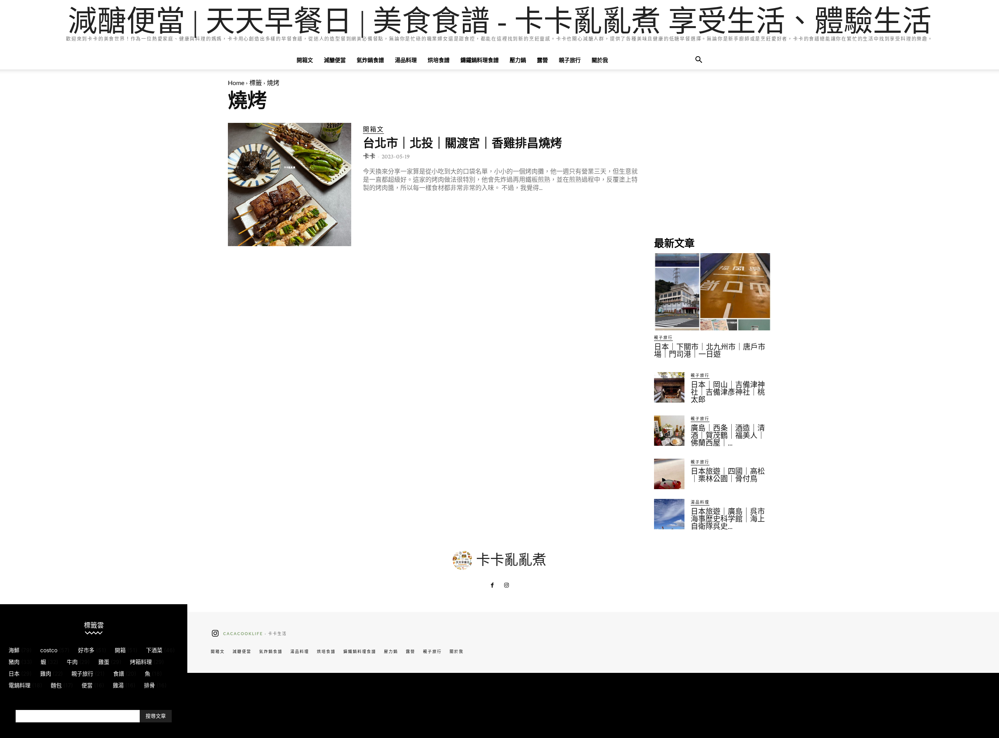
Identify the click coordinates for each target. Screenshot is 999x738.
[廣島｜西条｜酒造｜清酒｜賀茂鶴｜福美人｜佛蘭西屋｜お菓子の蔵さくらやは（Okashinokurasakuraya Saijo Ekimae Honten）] (669, 430)
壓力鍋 (518, 60)
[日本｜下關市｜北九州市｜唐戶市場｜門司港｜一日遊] (712, 291)
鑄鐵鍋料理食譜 (479, 60)
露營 (542, 60)
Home (236, 82)
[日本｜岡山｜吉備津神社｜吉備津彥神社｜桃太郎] (669, 387)
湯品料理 (406, 60)
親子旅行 (570, 60)
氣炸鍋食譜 (370, 60)
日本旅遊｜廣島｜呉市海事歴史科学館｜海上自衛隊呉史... (728, 518)
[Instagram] (507, 585)
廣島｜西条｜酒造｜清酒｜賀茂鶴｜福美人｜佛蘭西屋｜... (728, 435)
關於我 (600, 60)
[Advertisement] (712, 171)
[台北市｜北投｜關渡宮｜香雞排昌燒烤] (289, 184)
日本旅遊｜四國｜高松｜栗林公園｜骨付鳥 (728, 475)
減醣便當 (335, 60)
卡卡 (369, 156)
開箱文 (305, 60)
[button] (698, 60)
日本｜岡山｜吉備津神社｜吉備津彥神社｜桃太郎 (728, 392)
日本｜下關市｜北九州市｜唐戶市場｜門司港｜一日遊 (709, 350)
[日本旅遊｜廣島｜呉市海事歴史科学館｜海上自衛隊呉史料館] (669, 514)
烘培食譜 (439, 60)
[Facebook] (492, 585)
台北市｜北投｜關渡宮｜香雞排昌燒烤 (462, 143)
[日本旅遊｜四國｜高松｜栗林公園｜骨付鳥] (669, 474)
